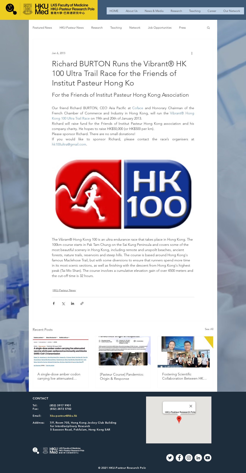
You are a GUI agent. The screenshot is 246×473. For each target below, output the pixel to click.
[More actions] (191, 53)
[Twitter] (170, 457)
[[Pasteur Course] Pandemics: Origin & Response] (123, 351)
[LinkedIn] (198, 457)
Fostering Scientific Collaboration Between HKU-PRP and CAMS (184, 376)
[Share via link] (82, 303)
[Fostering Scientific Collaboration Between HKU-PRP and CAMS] (185, 351)
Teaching (116, 27)
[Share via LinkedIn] (72, 303)
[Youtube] (207, 457)
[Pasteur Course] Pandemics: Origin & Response (122, 376)
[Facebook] (179, 457)
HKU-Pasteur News (72, 27)
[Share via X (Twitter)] (63, 303)
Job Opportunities (159, 27)
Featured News (42, 27)
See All (209, 329)
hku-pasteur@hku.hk (63, 415)
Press (182, 27)
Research (97, 27)
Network (134, 27)
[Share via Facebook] (54, 303)
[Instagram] (189, 457)
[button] (208, 27)
